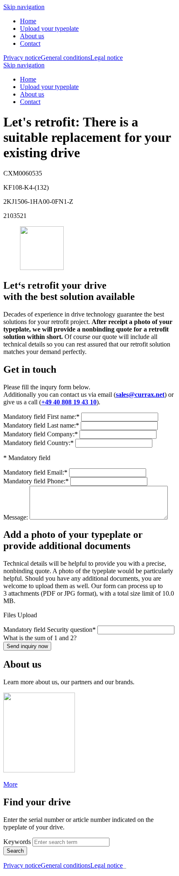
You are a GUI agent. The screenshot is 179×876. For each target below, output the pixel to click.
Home (28, 21)
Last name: (41, 425)
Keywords (17, 841)
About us (32, 36)
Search (15, 851)
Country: (38, 442)
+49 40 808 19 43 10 (69, 402)
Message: (16, 517)
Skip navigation (24, 6)
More (10, 784)
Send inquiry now (27, 646)
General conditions (65, 57)
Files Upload (20, 615)
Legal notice (106, 57)
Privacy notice (22, 57)
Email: (35, 472)
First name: (41, 416)
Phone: (36, 481)
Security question (49, 629)
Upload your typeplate (49, 28)
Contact (30, 43)
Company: (40, 434)
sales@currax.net (140, 394)
